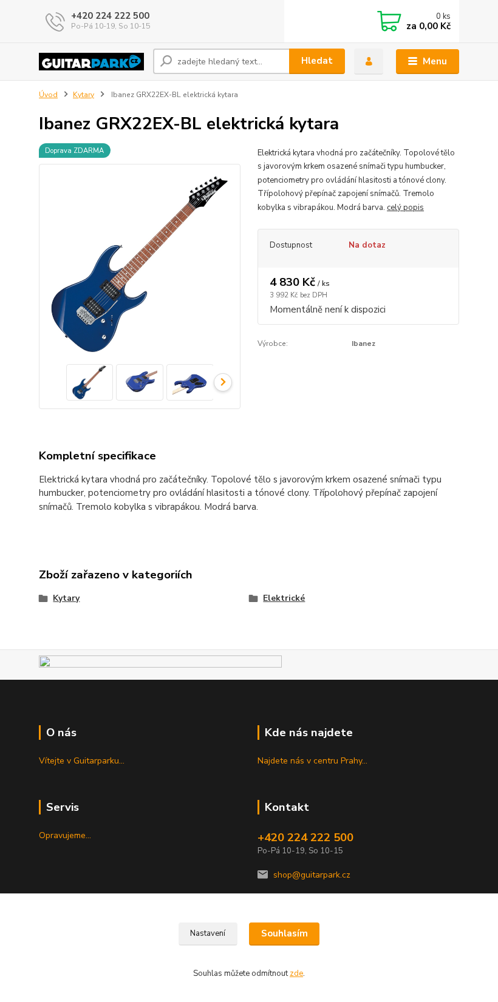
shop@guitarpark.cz (311, 875)
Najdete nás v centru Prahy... (312, 761)
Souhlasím (284, 933)
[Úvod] (91, 61)
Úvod (48, 95)
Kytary (83, 95)
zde (296, 973)
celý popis (405, 207)
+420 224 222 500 (110, 16)
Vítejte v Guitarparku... (81, 761)
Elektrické (284, 598)
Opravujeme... (65, 835)
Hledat (317, 61)
